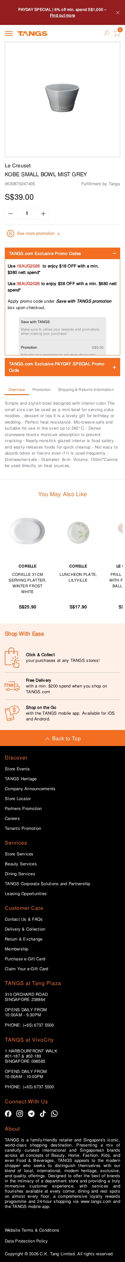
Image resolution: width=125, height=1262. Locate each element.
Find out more (62, 15)
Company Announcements (30, 788)
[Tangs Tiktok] (42, 1113)
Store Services (19, 854)
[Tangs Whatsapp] (54, 1113)
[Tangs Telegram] (31, 1113)
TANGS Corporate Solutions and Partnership (47, 883)
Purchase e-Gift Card (25, 959)
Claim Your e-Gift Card (26, 969)
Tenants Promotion (23, 828)
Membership (17, 949)
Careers (12, 818)
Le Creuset (18, 165)
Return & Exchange (23, 939)
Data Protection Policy (26, 1241)
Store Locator (18, 798)
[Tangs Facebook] (8, 1113)
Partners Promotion (23, 808)
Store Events (17, 769)
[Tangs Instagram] (19, 1113)
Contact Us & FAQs (24, 919)
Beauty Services (21, 864)
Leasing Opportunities (26, 893)
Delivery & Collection (25, 929)
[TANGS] (32, 33)
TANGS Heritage (21, 779)
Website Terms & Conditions (32, 1230)
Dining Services (20, 874)
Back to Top (66, 738)
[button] (62, 99)
